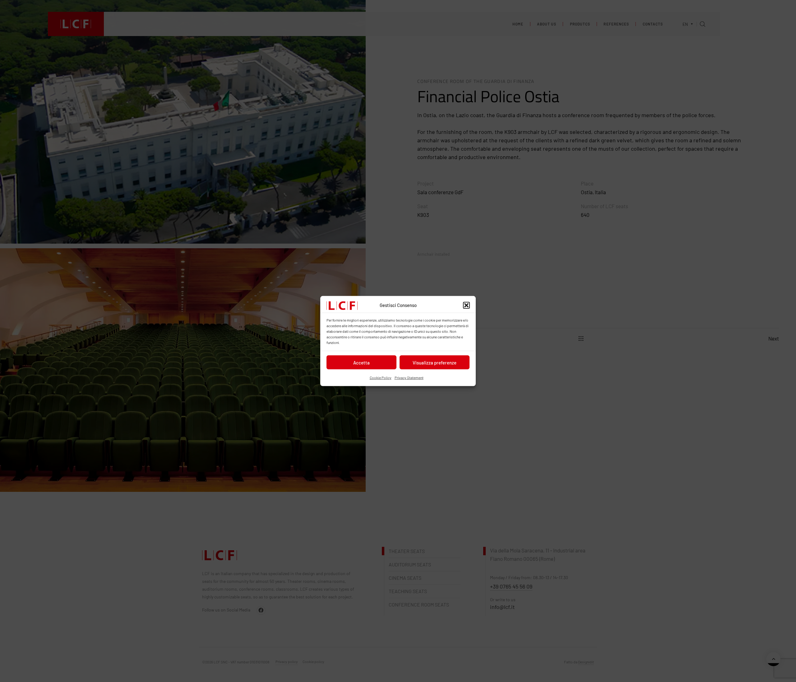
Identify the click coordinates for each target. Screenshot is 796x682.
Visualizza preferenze (434, 362)
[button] (466, 305)
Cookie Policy (380, 377)
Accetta (361, 362)
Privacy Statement (409, 377)
